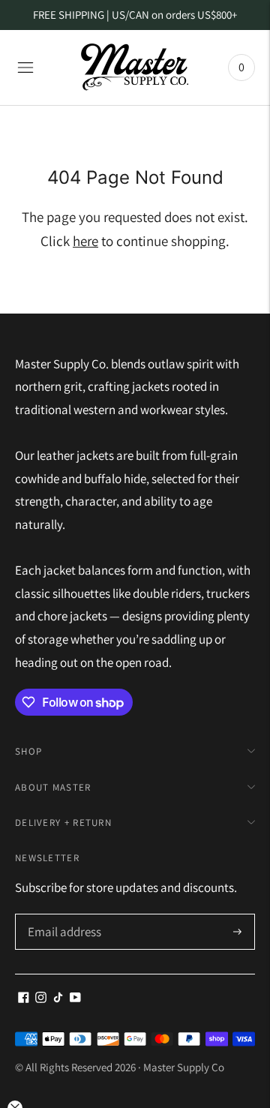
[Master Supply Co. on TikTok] (58, 998)
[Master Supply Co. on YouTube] (75, 998)
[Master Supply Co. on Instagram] (40, 998)
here (85, 241)
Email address (62, 915)
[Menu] (25, 67)
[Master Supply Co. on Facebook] (23, 998)
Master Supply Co (183, 1067)
